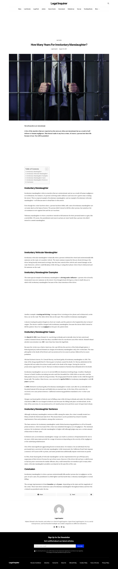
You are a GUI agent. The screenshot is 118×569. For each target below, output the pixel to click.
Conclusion (30, 182)
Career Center (52, 9)
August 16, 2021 (63, 49)
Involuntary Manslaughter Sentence (37, 180)
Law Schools (27, 9)
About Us (63, 562)
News (19, 9)
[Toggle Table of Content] (46, 169)
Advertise (46, 562)
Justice (44, 9)
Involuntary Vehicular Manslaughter (37, 173)
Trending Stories (88, 9)
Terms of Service (94, 562)
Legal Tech (36, 9)
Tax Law (79, 9)
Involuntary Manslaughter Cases (36, 178)
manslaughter (36, 193)
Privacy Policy (105, 562)
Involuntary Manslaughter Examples (37, 176)
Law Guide (59, 40)
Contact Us (55, 562)
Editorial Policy (73, 562)
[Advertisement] (59, 27)
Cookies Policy (83, 562)
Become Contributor (36, 562)
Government (61, 9)
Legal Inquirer (59, 3)
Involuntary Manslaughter (34, 171)
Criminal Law (71, 9)
